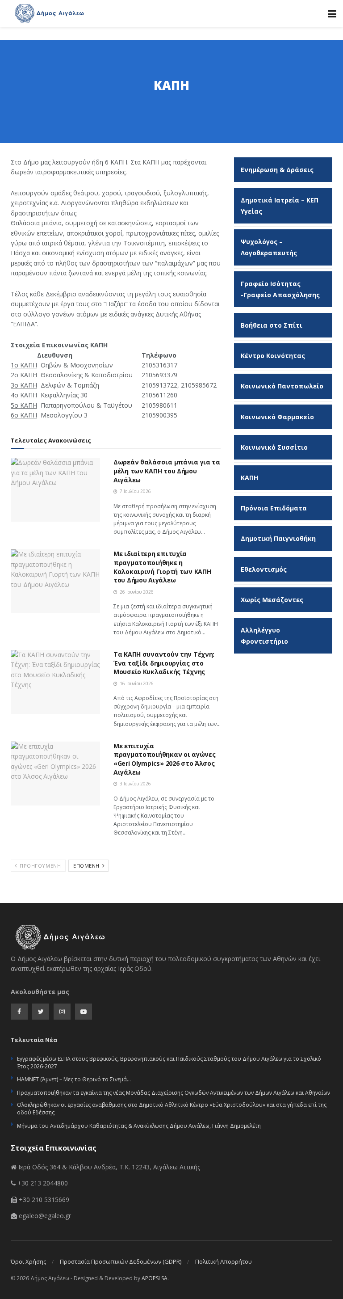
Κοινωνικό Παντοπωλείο (282, 386)
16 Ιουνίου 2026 (136, 683)
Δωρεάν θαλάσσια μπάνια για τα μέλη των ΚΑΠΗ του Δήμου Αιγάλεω (166, 471)
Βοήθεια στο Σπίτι (271, 325)
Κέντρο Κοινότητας (273, 355)
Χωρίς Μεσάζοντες (272, 599)
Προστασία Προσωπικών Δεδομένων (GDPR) (120, 1261)
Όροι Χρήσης (28, 1261)
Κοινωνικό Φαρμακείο (277, 417)
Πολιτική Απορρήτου (223, 1261)
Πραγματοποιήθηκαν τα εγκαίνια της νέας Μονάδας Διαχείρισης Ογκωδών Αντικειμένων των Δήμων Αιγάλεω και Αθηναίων (173, 1093)
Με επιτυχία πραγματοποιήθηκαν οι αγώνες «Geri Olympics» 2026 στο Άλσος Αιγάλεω (164, 759)
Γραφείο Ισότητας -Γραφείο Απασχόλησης (280, 289)
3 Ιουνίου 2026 (134, 783)
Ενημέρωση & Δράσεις (277, 169)
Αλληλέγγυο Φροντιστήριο (264, 635)
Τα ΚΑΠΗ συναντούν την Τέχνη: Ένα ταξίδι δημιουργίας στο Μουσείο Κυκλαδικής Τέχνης (163, 663)
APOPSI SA (154, 1278)
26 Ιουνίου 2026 (136, 592)
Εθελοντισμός (264, 569)
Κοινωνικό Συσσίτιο (274, 447)
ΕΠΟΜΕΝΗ (87, 865)
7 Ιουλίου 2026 (134, 491)
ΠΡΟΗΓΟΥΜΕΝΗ (39, 865)
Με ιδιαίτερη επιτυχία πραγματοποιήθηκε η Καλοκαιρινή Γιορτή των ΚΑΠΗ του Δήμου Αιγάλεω (162, 566)
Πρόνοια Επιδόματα (274, 508)
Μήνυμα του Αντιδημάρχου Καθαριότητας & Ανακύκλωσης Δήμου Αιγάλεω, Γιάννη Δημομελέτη (139, 1126)
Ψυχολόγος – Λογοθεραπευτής (269, 247)
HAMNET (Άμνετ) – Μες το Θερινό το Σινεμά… (74, 1079)
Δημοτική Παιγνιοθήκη (278, 538)
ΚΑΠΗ (249, 477)
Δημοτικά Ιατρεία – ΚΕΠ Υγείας (279, 205)
